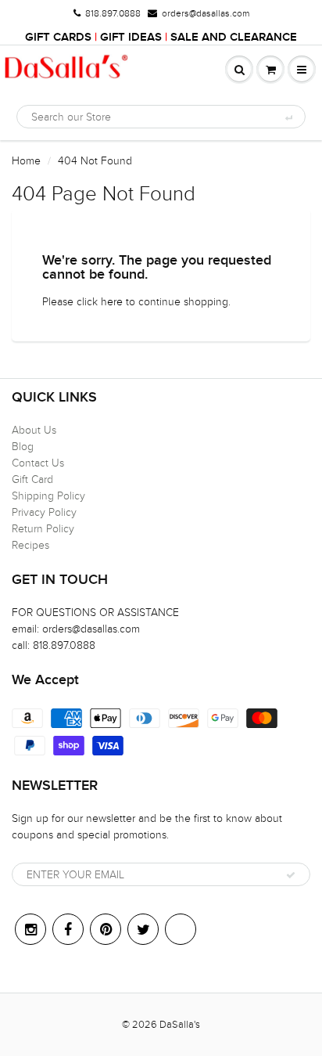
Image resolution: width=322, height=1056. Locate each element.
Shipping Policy (48, 496)
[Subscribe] (290, 875)
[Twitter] (143, 929)
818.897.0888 (113, 13)
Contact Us (38, 463)
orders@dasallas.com (205, 13)
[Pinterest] (105, 929)
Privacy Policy (44, 512)
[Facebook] (68, 929)
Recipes (30, 545)
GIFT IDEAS (131, 37)
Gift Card (32, 479)
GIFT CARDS (58, 37)
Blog (23, 446)
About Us (34, 430)
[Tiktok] (180, 929)
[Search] (288, 117)
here (112, 301)
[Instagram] (30, 929)
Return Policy (43, 528)
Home (26, 161)
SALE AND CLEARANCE (233, 37)
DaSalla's (179, 1024)
